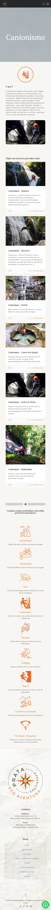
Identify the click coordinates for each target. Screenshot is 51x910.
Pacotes (27, 863)
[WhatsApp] (20, 906)
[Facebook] (24, 906)
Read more (39, 211)
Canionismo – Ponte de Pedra (22, 402)
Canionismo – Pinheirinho (20, 469)
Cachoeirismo (25, 540)
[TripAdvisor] (30, 906)
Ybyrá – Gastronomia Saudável (27, 858)
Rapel (25, 686)
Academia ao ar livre (27, 872)
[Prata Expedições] (5, 4)
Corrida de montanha (25, 711)
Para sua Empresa (27, 867)
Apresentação (27, 849)
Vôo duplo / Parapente (25, 735)
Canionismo (25, 612)
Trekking (25, 663)
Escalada (25, 637)
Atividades (27, 854)
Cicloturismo (25, 563)
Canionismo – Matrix (18, 305)
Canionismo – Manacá (18, 190)
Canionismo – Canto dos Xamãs (23, 352)
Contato (27, 876)
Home (27, 845)
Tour (25, 586)
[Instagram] (27, 906)
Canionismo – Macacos (18, 250)
